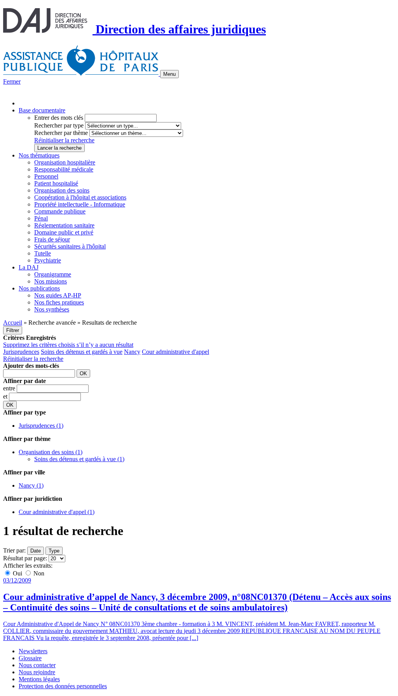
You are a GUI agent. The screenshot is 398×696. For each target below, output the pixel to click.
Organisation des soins (61, 190)
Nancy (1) (31, 485)
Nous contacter (37, 665)
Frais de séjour (52, 239)
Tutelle (42, 253)
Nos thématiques (39, 155)
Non (38, 573)
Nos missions (50, 281)
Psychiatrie (47, 260)
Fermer (12, 81)
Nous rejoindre (37, 672)
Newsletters (33, 651)
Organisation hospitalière (64, 162)
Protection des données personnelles (63, 686)
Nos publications (39, 288)
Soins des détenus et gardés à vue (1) (79, 459)
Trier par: (14, 550)
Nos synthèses (51, 309)
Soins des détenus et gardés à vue (81, 351)
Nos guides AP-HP (57, 295)
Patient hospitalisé (56, 183)
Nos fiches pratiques (59, 302)
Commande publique (60, 211)
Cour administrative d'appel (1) (56, 512)
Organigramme (52, 274)
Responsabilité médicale (63, 169)
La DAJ (28, 267)
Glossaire (30, 658)
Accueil (12, 322)
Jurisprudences (21, 351)
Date (35, 551)
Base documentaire (42, 110)
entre (10, 388)
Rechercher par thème (61, 132)
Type (54, 551)
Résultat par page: (25, 558)
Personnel (46, 176)
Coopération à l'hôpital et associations (80, 197)
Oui (17, 573)
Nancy (132, 351)
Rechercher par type (59, 125)
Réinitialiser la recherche (64, 140)
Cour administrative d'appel (175, 351)
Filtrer (12, 330)
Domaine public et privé (63, 232)
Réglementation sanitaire (64, 225)
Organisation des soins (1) (50, 452)
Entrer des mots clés (58, 117)
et (6, 396)
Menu (169, 74)
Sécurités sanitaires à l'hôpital (70, 246)
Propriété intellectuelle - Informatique (79, 204)
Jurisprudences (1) (41, 425)
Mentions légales (39, 679)
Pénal (41, 218)
